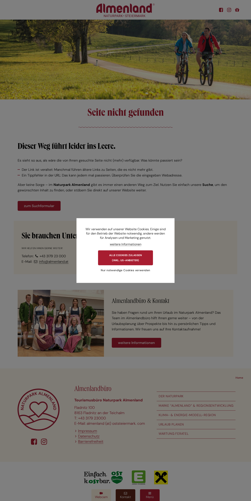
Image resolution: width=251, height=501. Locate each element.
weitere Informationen (125, 244)
